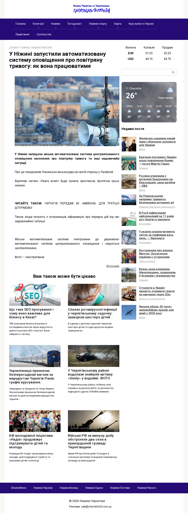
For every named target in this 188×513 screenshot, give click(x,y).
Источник (112, 266)
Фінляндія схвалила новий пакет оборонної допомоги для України (157, 142)
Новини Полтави (120, 487)
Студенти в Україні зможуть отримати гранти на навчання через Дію (157, 291)
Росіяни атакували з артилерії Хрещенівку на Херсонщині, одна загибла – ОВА (157, 180)
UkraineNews (18, 487)
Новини (55, 23)
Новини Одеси (94, 487)
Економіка (145, 223)
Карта (117, 23)
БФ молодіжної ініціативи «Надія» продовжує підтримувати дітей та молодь (31, 441)
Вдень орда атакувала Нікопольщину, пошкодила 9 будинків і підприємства (157, 272)
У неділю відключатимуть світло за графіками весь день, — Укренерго (157, 235)
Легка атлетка (147, 261)
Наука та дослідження (152, 298)
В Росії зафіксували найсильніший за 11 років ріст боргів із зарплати (156, 216)
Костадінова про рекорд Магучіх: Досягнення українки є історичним (156, 254)
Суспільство (44, 34)
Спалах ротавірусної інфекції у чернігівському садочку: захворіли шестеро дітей (92, 313)
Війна (142, 149)
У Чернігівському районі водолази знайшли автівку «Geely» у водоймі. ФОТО (90, 374)
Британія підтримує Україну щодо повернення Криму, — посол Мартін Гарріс (158, 160)
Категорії (38, 23)
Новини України (43, 487)
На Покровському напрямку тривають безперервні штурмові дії (156, 199)
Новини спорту (98, 23)
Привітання (22, 34)
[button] (128, 112)
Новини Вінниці (69, 487)
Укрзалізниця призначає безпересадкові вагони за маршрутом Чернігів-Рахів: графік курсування (32, 376)
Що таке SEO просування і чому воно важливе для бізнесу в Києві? (31, 313)
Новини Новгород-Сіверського (157, 206)
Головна (21, 23)
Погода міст (75, 23)
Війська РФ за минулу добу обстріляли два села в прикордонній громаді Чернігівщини (91, 441)
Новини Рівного (146, 487)
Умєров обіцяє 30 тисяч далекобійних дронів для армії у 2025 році (156, 310)
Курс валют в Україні (141, 23)
